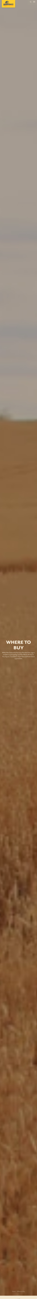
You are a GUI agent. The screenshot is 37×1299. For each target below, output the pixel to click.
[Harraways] (9, 3)
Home (14, 1291)
